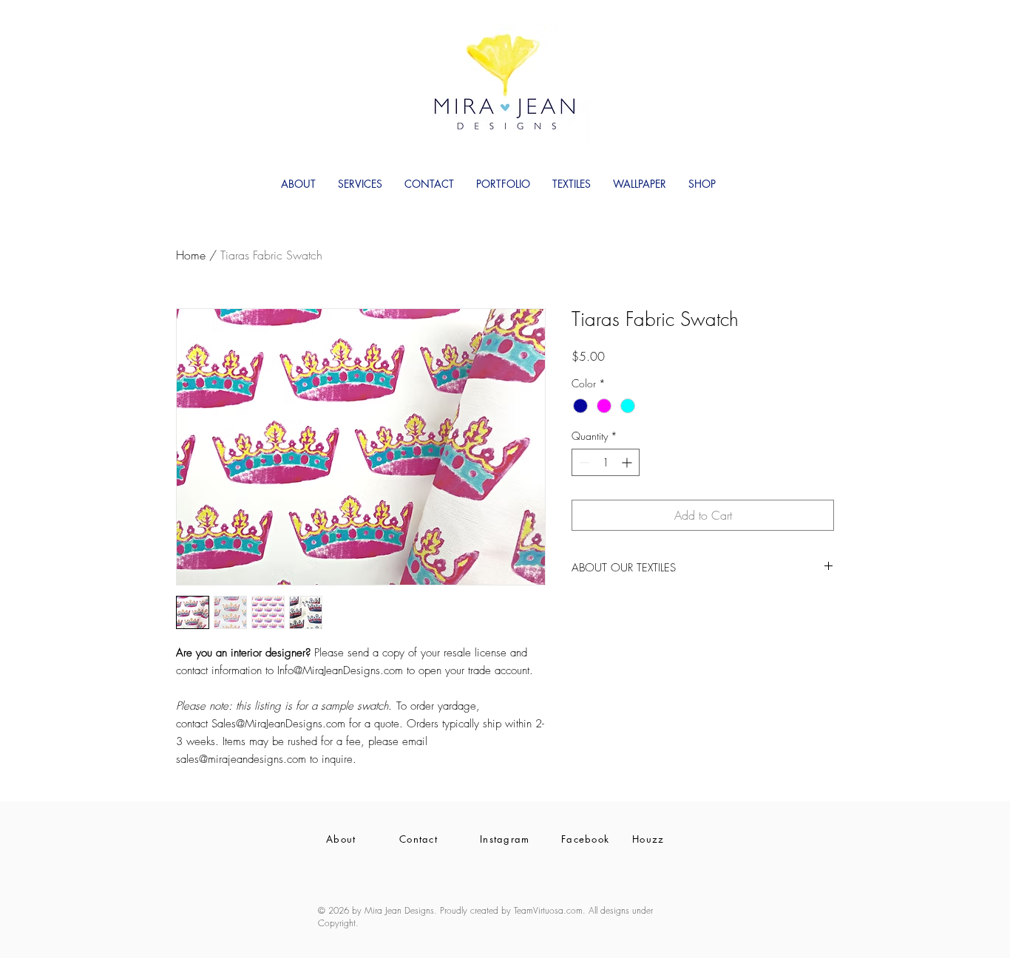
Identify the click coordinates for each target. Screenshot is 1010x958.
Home (191, 255)
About (341, 839)
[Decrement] (583, 462)
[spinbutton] (605, 462)
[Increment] (628, 462)
